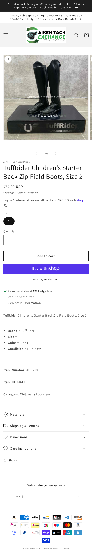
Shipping (8, 192)
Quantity (9, 231)
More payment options (46, 279)
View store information (24, 303)
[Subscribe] (78, 497)
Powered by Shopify (59, 548)
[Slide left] (36, 153)
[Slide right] (56, 153)
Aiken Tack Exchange (39, 548)
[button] (5, 35)
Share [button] (12, 460)
